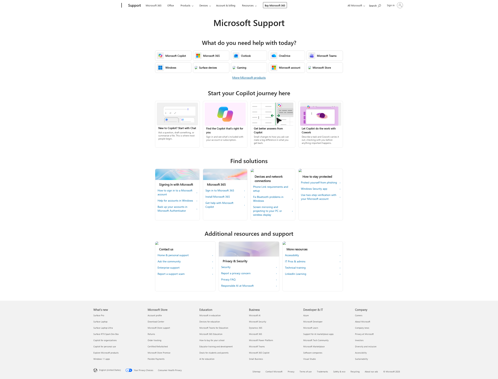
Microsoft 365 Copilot (259, 352)
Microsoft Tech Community (316, 340)
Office (170, 5)
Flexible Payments (156, 358)
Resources (248, 5)
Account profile (155, 315)
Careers (358, 315)
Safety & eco (339, 371)
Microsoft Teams (257, 346)
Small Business (256, 358)
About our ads (371, 371)
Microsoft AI (254, 315)
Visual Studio (309, 358)
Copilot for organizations (105, 340)
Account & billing (225, 5)
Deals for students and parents (214, 352)
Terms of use (306, 371)
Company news (362, 327)
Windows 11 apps (101, 358)
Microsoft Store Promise (159, 352)
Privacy (291, 371)
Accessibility (361, 352)
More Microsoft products (249, 77)
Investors (359, 340)
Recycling (355, 371)
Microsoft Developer (313, 321)
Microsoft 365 (153, 5)
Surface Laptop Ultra (103, 327)
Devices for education (209, 321)
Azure (306, 315)
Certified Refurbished (158, 346)
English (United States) (110, 370)
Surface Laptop (100, 321)
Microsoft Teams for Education (213, 327)
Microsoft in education (210, 315)
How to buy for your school (211, 340)
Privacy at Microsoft (364, 334)
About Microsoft (362, 321)
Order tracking (154, 340)
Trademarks (322, 371)
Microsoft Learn (310, 327)
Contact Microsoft (274, 371)
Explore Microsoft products (106, 352)
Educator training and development (216, 346)
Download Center (156, 321)
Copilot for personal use (104, 346)
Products (185, 5)
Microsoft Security (257, 321)
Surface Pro (98, 315)
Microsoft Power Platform (261, 340)
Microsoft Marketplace (314, 346)
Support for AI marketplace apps (318, 334)
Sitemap (256, 371)
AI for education (206, 358)
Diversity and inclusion (365, 346)
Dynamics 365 (255, 327)
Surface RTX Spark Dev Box (106, 334)
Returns (151, 334)
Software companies (312, 352)
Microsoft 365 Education (210, 334)
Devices (203, 5)
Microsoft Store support (159, 327)
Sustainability (361, 358)
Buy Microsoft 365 (275, 5)
